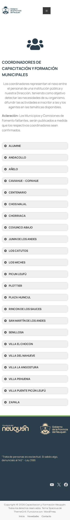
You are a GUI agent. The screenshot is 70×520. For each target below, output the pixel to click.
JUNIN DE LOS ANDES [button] (23, 239)
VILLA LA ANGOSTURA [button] (23, 367)
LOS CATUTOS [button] (18, 251)
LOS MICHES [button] (17, 262)
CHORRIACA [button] (17, 216)
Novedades (33, 516)
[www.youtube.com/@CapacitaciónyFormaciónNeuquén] (52, 484)
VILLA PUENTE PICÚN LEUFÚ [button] (27, 390)
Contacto (46, 516)
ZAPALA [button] (14, 402)
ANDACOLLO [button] (17, 157)
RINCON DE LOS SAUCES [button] (25, 309)
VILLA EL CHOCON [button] (21, 344)
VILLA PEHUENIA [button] (19, 379)
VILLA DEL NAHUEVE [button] (22, 355)
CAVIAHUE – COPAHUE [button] (23, 181)
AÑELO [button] (13, 169)
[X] (59, 484)
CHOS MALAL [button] (18, 204)
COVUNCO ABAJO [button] (21, 227)
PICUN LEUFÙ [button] (17, 274)
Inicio (22, 516)
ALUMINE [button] (15, 146)
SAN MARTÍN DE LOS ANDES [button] (27, 320)
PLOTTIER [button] (15, 285)
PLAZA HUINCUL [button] (20, 297)
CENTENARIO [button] (17, 192)
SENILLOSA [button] (16, 332)
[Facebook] (66, 484)
